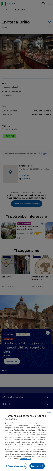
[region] (26, 440)
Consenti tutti (37, 466)
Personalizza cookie (17, 466)
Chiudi (49, 412)
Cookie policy (25, 459)
